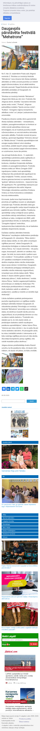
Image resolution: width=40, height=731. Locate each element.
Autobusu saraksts (9, 534)
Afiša (4, 515)
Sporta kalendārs (8, 518)
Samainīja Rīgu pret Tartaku (13, 471)
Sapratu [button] (7, 18)
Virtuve (5, 537)
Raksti (5, 24)
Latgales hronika (8, 521)
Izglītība (12, 24)
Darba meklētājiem (9, 530)
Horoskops (6, 524)
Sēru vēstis (6, 527)
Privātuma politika (25, 719)
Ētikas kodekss (24, 721)
